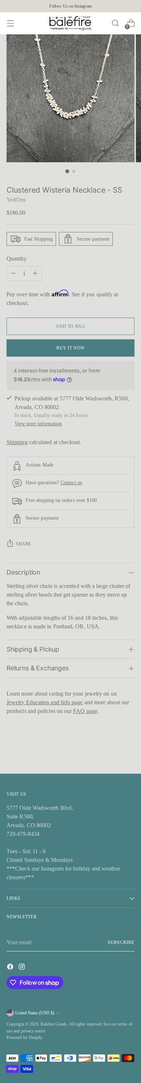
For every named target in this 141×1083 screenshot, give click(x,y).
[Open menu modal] (10, 23)
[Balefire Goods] (70, 23)
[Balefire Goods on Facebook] (11, 968)
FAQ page (85, 711)
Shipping (17, 442)
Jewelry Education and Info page (44, 702)
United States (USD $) (34, 1012)
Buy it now (70, 348)
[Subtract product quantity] (13, 273)
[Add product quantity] (35, 273)
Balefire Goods (53, 1024)
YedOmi (16, 200)
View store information (38, 423)
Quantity (17, 258)
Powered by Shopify (24, 1037)
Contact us (71, 482)
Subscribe (121, 942)
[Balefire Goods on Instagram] (22, 968)
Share (23, 543)
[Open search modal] (115, 23)
